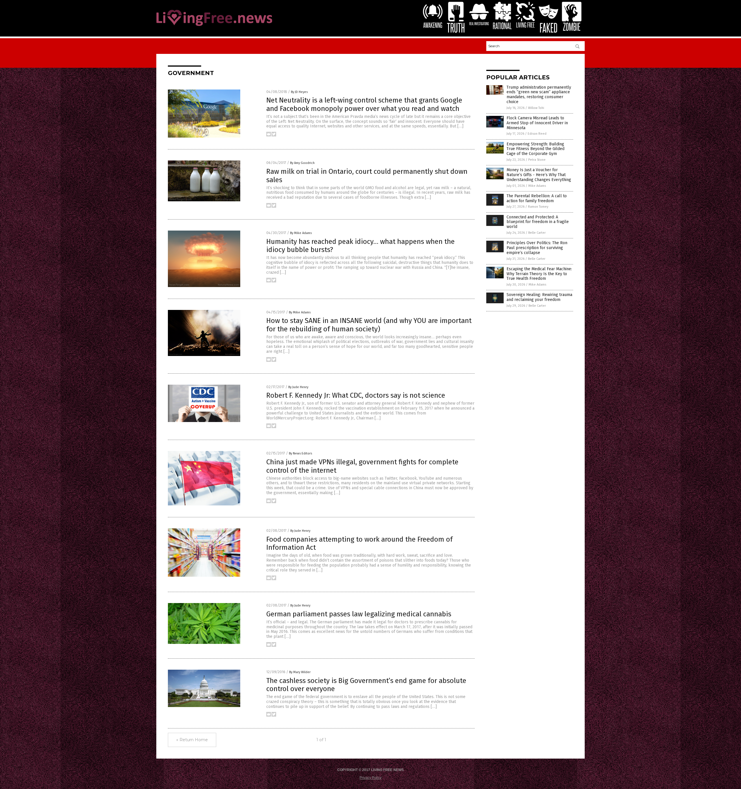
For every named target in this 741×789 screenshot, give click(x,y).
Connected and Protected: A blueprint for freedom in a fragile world (538, 222)
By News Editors (300, 453)
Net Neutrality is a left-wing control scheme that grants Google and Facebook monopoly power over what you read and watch (364, 104)
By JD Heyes (299, 92)
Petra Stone (537, 160)
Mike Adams (537, 186)
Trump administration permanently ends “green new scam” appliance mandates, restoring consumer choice (539, 94)
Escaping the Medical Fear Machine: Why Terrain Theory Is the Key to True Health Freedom (539, 273)
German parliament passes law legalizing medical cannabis (358, 614)
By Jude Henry (298, 387)
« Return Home (192, 739)
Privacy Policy (370, 778)
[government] (214, 26)
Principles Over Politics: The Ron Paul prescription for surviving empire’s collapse (537, 247)
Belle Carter (537, 233)
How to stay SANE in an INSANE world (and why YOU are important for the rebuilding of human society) (369, 325)
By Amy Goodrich (302, 163)
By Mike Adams (301, 233)
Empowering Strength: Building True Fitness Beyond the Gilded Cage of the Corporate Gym (535, 149)
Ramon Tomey (538, 207)
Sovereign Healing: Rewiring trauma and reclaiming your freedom (539, 297)
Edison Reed (537, 134)
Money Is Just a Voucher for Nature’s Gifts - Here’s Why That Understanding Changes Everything (539, 174)
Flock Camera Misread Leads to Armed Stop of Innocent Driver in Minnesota (537, 123)
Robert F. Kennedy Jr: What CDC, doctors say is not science (355, 395)
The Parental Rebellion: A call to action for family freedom (537, 198)
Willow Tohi (536, 108)
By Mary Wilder (300, 672)
